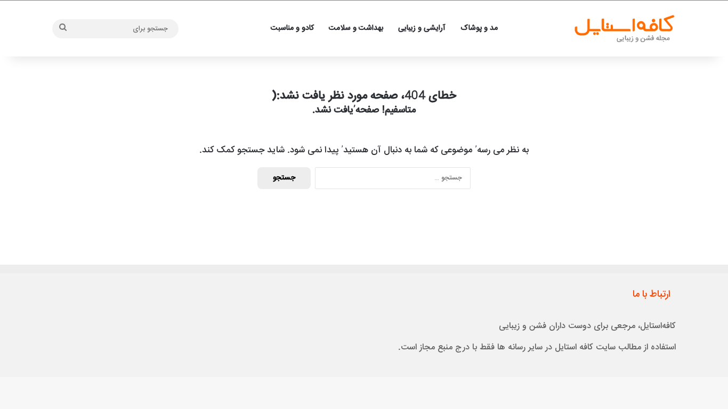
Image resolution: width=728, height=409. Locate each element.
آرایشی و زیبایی (422, 28)
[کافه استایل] (624, 28)
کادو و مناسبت (292, 28)
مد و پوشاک (479, 28)
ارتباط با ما (651, 294)
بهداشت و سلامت (356, 28)
